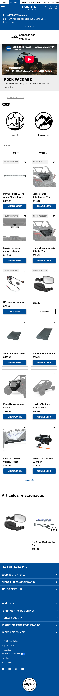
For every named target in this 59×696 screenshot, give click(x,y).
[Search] (46, 7)
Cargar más (29, 480)
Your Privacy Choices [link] (11, 654)
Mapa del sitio (8, 645)
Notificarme (44, 311)
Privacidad (6, 650)
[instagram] (9, 669)
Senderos (14, 2)
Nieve (23, 2)
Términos (6, 658)
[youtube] (22, 669)
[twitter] (16, 669)
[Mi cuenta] (50, 7)
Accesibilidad (8, 662)
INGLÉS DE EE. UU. (12, 589)
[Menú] (3, 7)
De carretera (34, 2)
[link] (29, 603)
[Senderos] (29, 7)
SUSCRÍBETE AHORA (13, 574)
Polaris (4, 2)
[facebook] (3, 669)
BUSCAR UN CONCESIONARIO (18, 582)
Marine (46, 2)
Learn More (8, 22)
